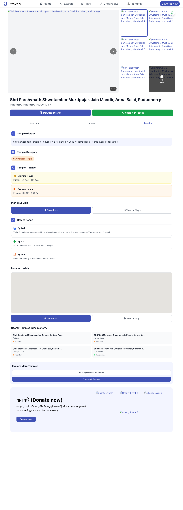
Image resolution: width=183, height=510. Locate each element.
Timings (91, 123)
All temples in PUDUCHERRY (91, 372)
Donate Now (26, 419)
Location (148, 123)
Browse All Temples (91, 379)
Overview (34, 123)
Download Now (170, 3)
